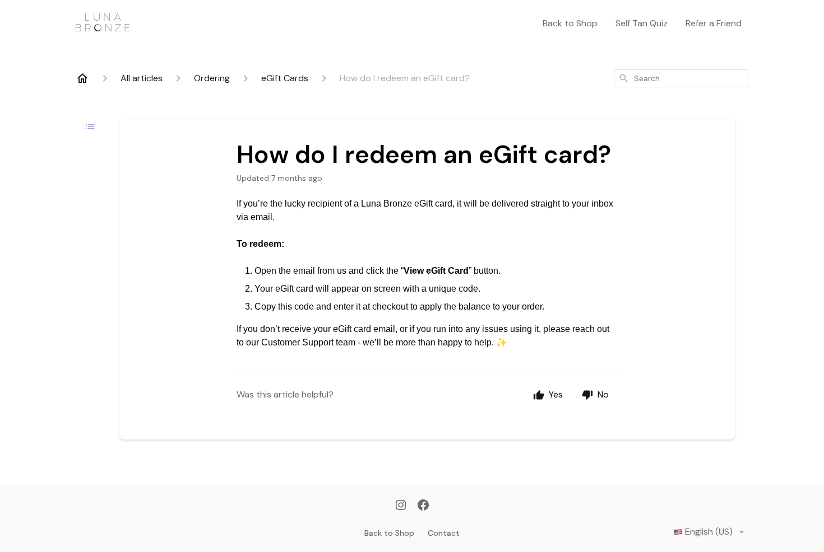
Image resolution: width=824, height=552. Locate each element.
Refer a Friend (714, 23)
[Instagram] (401, 506)
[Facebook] (423, 506)
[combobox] (681, 78)
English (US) (709, 531)
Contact (444, 533)
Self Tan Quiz (641, 23)
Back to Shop (570, 23)
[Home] (82, 78)
